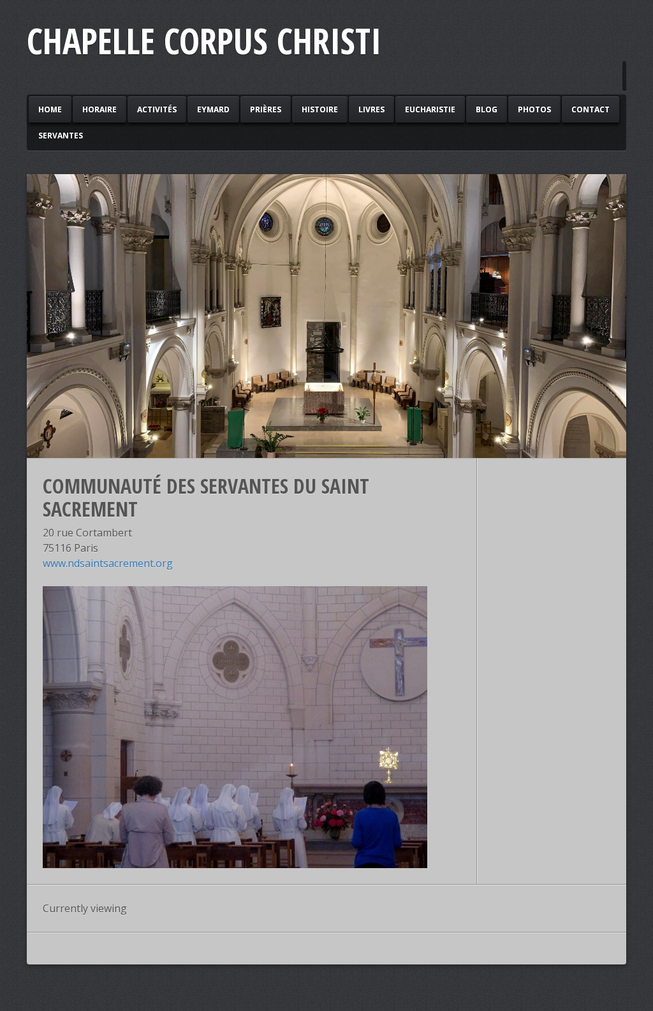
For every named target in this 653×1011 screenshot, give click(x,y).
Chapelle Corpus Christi (204, 40)
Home (50, 109)
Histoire (320, 109)
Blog (486, 109)
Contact (590, 109)
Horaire (99, 109)
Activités (157, 109)
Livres (371, 109)
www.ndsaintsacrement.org (108, 563)
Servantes (60, 135)
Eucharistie (430, 109)
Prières (265, 109)
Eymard (213, 109)
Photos (534, 109)
